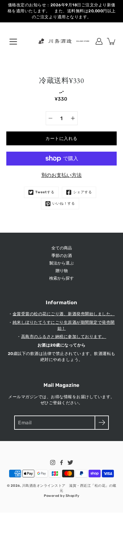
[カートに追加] (112, 41)
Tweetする (45, 192)
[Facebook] (61, 462)
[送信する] (102, 423)
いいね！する (63, 203)
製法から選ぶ (61, 263)
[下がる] (50, 118)
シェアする (82, 192)
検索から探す (61, 278)
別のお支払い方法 (61, 175)
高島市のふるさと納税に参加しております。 (63, 336)
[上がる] (73, 118)
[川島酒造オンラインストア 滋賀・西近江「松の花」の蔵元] (61, 41)
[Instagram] (53, 462)
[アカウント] (99, 41)
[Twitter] (70, 462)
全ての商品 (61, 248)
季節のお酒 (61, 255)
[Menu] (13, 41)
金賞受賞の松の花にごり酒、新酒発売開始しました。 (64, 313)
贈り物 (62, 270)
